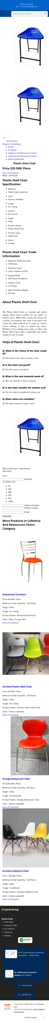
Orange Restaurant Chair (16, 778)
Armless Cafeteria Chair (15, 870)
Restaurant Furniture (14, 594)
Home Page (8, 922)
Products (12, 150)
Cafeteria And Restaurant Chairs (22, 153)
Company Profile (10, 925)
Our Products (9, 929)
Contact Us (8, 932)
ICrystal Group (26, 5)
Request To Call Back (11, 144)
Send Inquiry (11, 141)
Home (11, 147)
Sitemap (7, 935)
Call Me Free (26, 994)
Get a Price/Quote (10, 173)
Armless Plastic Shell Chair (17, 686)
